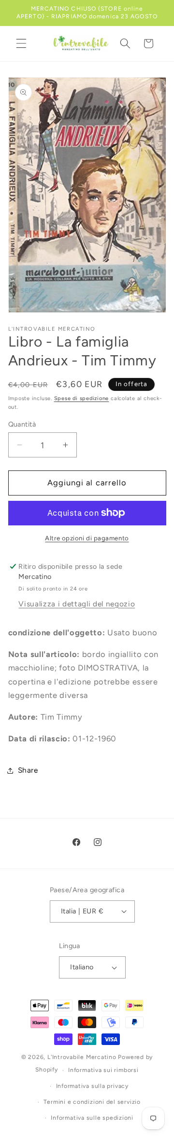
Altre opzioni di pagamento (87, 538)
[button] (21, 43)
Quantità (22, 424)
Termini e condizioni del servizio (92, 1102)
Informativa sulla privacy (92, 1086)
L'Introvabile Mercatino (81, 1057)
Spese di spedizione (81, 398)
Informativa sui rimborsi (103, 1070)
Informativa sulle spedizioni (92, 1117)
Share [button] (28, 770)
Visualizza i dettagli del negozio (76, 603)
